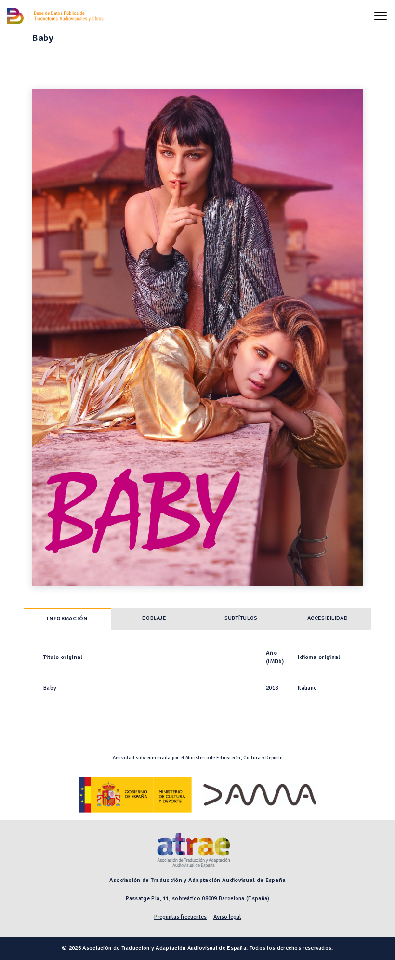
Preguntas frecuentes (180, 917)
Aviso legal (227, 917)
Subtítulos (241, 618)
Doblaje (154, 618)
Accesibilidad (327, 618)
